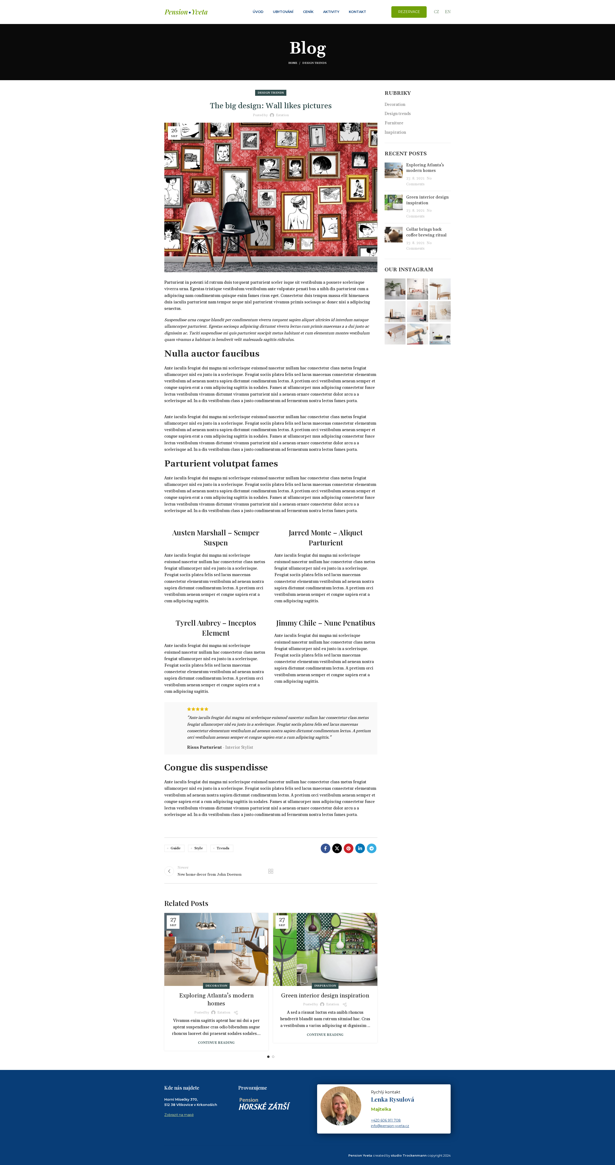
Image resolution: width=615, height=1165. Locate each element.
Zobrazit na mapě (179, 1115)
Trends (223, 848)
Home (293, 63)
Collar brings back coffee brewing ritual (426, 232)
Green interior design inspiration (325, 995)
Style (198, 848)
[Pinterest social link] (348, 848)
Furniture (394, 123)
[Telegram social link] (371, 848)
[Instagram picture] (395, 289)
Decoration (216, 986)
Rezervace (409, 12)
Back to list (270, 871)
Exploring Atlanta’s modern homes (425, 168)
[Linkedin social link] (360, 848)
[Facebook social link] (325, 848)
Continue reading (216, 1042)
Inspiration (325, 986)
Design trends (314, 63)
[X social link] (337, 848)
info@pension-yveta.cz (390, 1126)
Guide (176, 848)
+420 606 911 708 (386, 1120)
